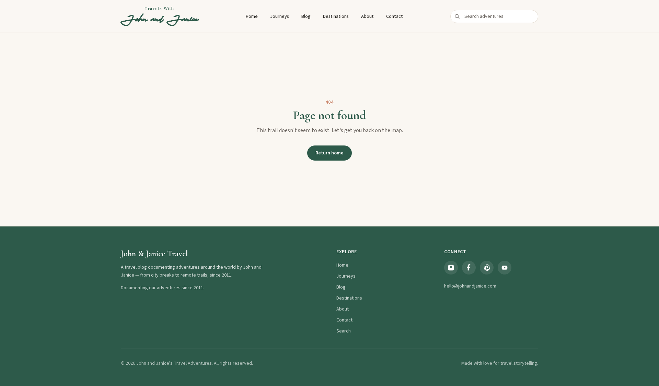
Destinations (336, 16)
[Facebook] (469, 267)
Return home (329, 153)
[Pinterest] (487, 267)
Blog (306, 16)
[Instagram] (451, 267)
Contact (394, 16)
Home (252, 16)
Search (343, 331)
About (367, 16)
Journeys (279, 16)
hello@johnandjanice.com (470, 286)
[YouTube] (504, 267)
